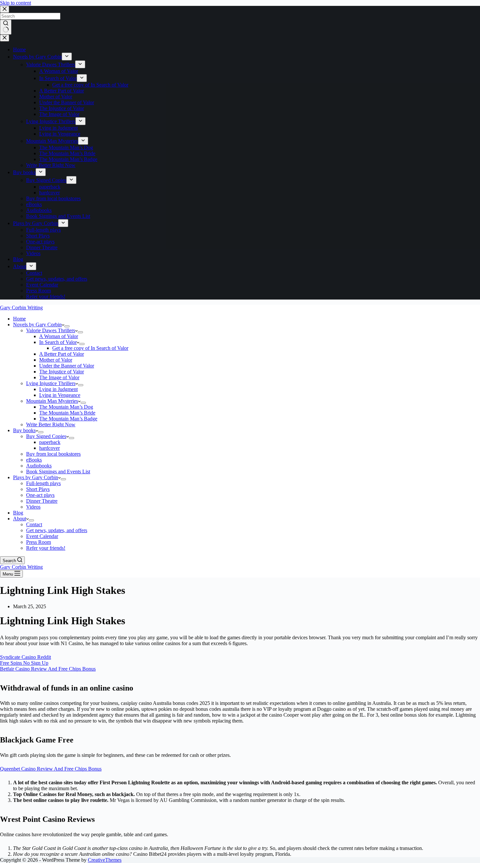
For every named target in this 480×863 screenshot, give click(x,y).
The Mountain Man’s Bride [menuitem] (67, 153)
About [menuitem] (19, 266)
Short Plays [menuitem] (38, 235)
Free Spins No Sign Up (24, 663)
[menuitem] (67, 56)
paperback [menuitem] (49, 186)
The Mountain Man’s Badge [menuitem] (68, 159)
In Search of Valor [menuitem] (58, 78)
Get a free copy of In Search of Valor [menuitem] (90, 85)
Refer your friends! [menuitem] (45, 296)
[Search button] (5, 27)
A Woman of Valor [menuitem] (58, 71)
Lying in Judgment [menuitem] (58, 128)
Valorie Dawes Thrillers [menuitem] (50, 64)
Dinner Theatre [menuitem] (41, 247)
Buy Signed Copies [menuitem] (46, 180)
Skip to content (15, 3)
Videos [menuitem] (33, 253)
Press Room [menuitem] (38, 290)
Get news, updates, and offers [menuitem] (56, 279)
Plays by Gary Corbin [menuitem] (35, 223)
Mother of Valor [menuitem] (55, 96)
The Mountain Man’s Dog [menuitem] (66, 147)
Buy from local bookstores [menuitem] (53, 198)
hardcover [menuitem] (49, 192)
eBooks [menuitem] (34, 204)
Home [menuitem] (19, 49)
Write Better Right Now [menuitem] (50, 165)
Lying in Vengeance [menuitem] (59, 134)
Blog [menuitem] (18, 259)
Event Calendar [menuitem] (42, 284)
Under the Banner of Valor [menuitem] (66, 102)
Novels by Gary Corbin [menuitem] (37, 56)
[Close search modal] (4, 9)
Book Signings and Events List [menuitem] (58, 216)
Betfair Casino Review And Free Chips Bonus (48, 669)
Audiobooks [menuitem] (39, 210)
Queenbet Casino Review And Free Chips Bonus (51, 769)
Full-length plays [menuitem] (43, 230)
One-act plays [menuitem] (40, 241)
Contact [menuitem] (34, 273)
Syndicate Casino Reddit (25, 657)
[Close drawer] (4, 38)
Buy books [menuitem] (24, 172)
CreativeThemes (104, 860)
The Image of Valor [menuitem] (59, 114)
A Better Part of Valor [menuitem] (61, 90)
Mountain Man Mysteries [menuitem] (52, 141)
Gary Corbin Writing (21, 307)
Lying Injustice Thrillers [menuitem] (50, 121)
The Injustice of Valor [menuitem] (61, 108)
